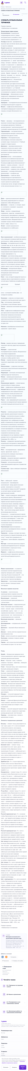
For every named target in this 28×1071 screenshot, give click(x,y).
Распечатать (6, 960)
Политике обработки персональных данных (13, 1062)
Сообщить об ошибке (18, 960)
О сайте (2, 1053)
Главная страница (6, 26)
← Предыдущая (6, 14)
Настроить (14, 1067)
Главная (3, 7)
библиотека (5, 28)
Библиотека (8, 7)
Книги (2, 1039)
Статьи (2, 1045)
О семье (3, 1047)
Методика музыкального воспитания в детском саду (13, 8)
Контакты (3, 1055)
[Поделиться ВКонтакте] (2, 957)
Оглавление (16, 14)
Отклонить (5, 1067)
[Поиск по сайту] (25, 2)
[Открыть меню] (21, 2)
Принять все (23, 1067)
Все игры (3, 1032)
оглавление (14, 28)
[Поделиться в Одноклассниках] (6, 957)
